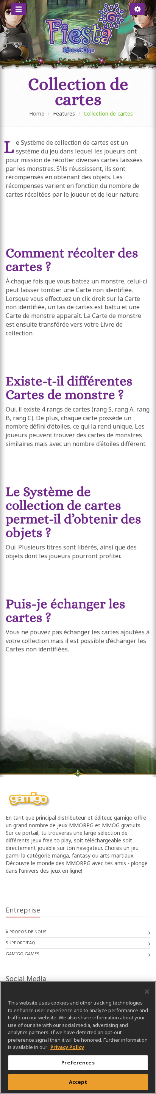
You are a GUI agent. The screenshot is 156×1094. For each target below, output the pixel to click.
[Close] (147, 991)
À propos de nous (26, 931)
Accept (78, 1081)
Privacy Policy (67, 1047)
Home (36, 113)
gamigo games (22, 953)
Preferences (77, 1062)
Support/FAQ (20, 942)
